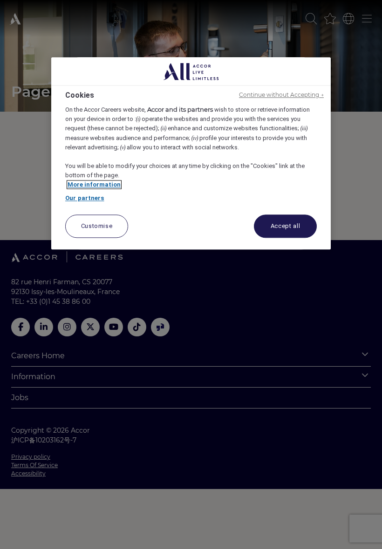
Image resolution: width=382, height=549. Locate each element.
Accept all (285, 225)
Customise (97, 225)
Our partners (84, 197)
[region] (191, 153)
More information (94, 184)
